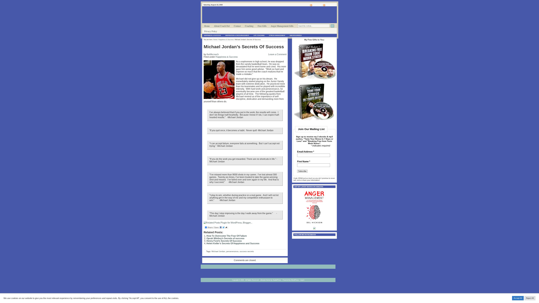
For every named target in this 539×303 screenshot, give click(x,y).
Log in (302, 280)
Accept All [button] (518, 298)
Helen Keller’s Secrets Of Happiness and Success (232, 243)
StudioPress (277, 280)
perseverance (232, 251)
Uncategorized (296, 35)
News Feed (317, 5)
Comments (330, 5)
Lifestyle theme (265, 280)
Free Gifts (262, 25)
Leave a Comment (277, 54)
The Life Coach (278, 11)
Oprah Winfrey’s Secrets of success (225, 238)
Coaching (249, 25)
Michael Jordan (218, 251)
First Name (303, 161)
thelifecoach (213, 54)
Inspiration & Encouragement (237, 35)
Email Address (305, 152)
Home (207, 25)
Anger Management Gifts (282, 25)
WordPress (295, 280)
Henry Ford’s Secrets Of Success (224, 241)
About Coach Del (222, 25)
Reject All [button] (530, 298)
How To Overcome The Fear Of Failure (226, 236)
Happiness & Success (212, 35)
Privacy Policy (210, 31)
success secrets (247, 251)
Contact (237, 25)
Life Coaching (259, 35)
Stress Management (277, 35)
